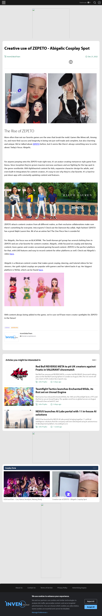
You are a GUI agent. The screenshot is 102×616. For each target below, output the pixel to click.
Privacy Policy (62, 588)
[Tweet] (31, 62)
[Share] (41, 62)
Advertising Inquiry (79, 588)
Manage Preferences (39, 612)
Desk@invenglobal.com (29, 336)
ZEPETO (36, 144)
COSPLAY (7, 327)
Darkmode (83, 2)
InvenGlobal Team (26, 333)
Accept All (91, 607)
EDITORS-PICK (14, 327)
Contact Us (31, 588)
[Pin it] (61, 62)
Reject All (90, 601)
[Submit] (51, 62)
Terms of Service (46, 588)
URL (70, 62)
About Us (19, 588)
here (12, 253)
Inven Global (13, 2)
